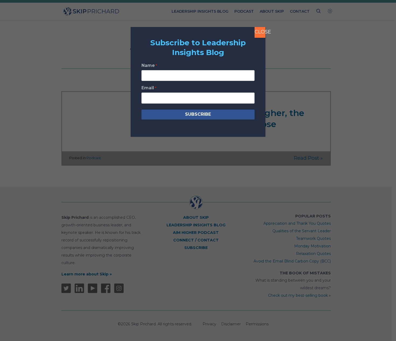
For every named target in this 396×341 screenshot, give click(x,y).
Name (149, 65)
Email (148, 87)
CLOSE (260, 32)
